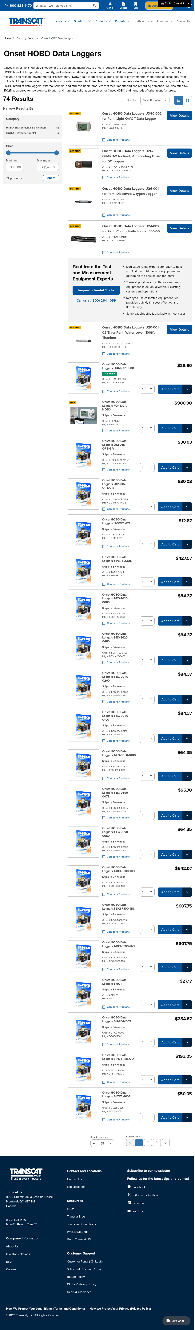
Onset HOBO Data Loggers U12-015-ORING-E (114, 484)
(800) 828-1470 (16, 1220)
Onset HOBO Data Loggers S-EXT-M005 (116, 1094)
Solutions (80, 21)
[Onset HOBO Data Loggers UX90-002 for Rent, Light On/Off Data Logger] (83, 126)
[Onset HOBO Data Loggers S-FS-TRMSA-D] (83, 1068)
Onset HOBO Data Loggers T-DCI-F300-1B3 (118, 907)
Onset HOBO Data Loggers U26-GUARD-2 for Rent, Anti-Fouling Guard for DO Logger (131, 156)
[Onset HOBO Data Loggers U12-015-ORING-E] (83, 494)
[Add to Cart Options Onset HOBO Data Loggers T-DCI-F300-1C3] (187, 892)
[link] (130, 1142)
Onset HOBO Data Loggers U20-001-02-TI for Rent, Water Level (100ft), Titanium (131, 332)
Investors (162, 21)
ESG (9, 1261)
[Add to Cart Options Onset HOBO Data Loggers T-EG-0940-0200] (187, 699)
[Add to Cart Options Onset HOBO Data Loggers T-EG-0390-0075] (187, 815)
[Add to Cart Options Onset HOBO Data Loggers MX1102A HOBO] (187, 428)
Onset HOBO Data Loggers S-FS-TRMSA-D (118, 1057)
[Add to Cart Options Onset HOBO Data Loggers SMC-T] (187, 1004)
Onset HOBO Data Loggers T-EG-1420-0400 (115, 637)
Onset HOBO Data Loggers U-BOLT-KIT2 (116, 521)
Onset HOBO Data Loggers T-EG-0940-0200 (115, 677)
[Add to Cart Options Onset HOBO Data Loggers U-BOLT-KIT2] (187, 544)
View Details (179, 115)
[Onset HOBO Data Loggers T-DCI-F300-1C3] (83, 881)
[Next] (166, 1142)
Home (7, 38)
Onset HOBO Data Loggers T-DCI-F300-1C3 (118, 869)
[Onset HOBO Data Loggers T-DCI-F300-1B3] (83, 918)
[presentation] (31, 103)
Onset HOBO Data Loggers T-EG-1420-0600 (115, 598)
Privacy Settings (77, 1232)
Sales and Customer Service (85, 1269)
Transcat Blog (76, 1216)
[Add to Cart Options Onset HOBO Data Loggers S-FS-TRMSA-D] (187, 1079)
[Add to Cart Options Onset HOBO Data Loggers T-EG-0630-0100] (187, 776)
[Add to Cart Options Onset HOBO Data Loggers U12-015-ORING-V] (187, 467)
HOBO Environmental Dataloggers (32, 128)
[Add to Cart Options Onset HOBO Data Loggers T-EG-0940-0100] (187, 738)
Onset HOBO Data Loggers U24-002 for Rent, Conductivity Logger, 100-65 (131, 229)
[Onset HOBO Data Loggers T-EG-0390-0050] (83, 842)
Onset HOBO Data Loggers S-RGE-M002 (116, 1019)
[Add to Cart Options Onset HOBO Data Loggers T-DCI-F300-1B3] (187, 929)
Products (101, 21)
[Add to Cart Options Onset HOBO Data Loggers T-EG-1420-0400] (187, 660)
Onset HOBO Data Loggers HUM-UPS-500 (118, 366)
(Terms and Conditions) (69, 1308)
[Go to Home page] (27, 22)
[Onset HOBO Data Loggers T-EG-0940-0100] (83, 726)
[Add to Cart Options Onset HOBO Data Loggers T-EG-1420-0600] (187, 621)
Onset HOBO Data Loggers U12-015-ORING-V (114, 445)
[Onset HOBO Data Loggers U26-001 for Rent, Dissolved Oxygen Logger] (83, 201)
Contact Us (183, 21)
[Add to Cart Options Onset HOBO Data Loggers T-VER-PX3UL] (187, 581)
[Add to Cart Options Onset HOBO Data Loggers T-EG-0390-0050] (187, 854)
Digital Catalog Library (81, 1284)
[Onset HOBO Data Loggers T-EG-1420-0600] (83, 609)
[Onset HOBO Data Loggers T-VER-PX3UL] (83, 570)
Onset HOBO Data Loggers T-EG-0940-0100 (115, 716)
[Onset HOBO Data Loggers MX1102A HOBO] (83, 416)
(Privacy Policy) (140, 1308)
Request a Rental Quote (96, 290)
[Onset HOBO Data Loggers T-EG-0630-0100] (83, 765)
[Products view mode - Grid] (187, 100)
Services (60, 21)
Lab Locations (76, 1187)
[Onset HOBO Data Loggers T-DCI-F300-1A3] (83, 956)
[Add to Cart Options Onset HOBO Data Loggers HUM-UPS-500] (187, 389)
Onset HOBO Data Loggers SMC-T (114, 982)
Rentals (120, 21)
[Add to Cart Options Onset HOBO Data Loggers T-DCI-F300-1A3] (187, 967)
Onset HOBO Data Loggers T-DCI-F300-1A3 (118, 944)
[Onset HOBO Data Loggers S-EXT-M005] (83, 1106)
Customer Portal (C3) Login (85, 1261)
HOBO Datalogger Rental (32, 133)
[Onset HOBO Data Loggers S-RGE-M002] (83, 1031)
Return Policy (76, 1277)
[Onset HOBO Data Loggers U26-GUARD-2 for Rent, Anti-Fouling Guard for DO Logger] (83, 164)
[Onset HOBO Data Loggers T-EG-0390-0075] (83, 803)
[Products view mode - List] (178, 100)
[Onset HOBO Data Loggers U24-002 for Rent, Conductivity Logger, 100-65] (83, 239)
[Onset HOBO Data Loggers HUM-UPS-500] (83, 378)
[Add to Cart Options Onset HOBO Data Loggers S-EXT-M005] (187, 1117)
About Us (143, 21)
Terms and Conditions (81, 1224)
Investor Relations (18, 1254)
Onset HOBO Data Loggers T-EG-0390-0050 (115, 832)
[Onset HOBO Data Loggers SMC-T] (83, 993)
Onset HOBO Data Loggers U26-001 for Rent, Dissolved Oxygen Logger (130, 191)
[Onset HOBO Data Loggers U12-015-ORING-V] (83, 455)
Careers (11, 1269)
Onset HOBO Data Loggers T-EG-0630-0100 (119, 753)
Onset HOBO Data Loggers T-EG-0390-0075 (115, 792)
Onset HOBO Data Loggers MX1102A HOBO (114, 405)
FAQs (70, 1209)
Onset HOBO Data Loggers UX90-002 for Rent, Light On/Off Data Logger (132, 116)
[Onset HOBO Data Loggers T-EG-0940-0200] (83, 687)
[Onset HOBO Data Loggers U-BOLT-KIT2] (83, 533)
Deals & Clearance (79, 1292)
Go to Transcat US (79, 1239)
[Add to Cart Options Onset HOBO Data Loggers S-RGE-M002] (187, 1042)
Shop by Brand (25, 38)
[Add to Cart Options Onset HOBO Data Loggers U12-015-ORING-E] (187, 506)
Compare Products (118, 140)
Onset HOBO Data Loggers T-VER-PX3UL (116, 559)
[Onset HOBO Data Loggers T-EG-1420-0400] (83, 648)
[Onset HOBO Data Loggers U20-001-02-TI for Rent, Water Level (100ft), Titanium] (83, 340)
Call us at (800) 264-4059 (96, 300)
